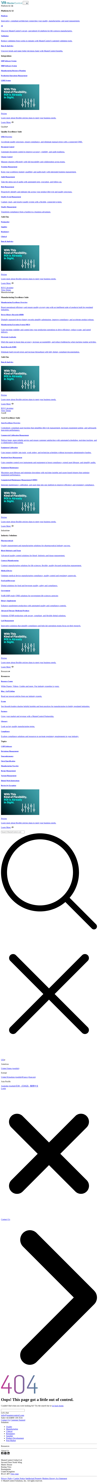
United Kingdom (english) (11, 1077)
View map (14, 1474)
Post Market (11, 1440)
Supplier (9, 1436)
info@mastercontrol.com (12, 1415)
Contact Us (5, 1420)
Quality (9, 1427)
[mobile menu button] (26, 3)
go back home (57, 1406)
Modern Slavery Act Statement (54, 1478)
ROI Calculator (7, 288)
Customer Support (18, 1420)
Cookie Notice (19, 1478)
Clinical (9, 1431)
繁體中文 (34, 1086)
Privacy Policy (7, 1478)
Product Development (15, 1438)
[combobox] (13, 832)
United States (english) (10, 1068)
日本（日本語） (23, 1086)
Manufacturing (12, 1429)
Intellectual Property (34, 1478)
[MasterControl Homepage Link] (12, 3)
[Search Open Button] (49, 881)
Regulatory (10, 1434)
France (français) (29, 1077)
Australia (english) (8, 1086)
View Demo (6, 290)
